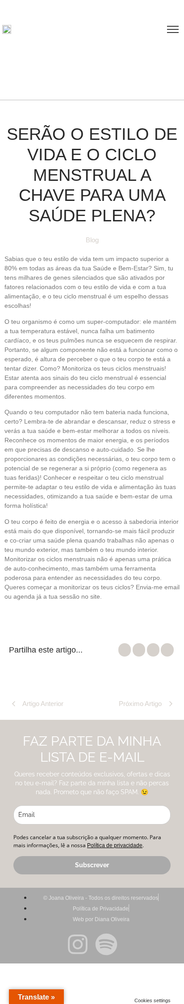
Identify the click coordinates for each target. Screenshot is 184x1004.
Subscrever (92, 865)
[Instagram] (78, 946)
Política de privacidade (114, 845)
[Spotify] (106, 946)
